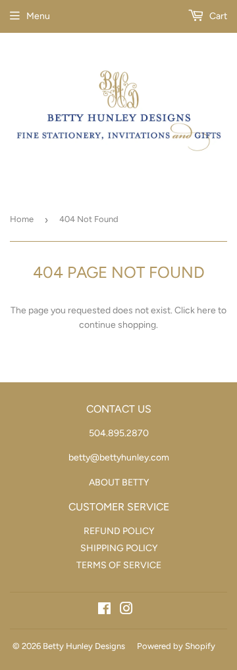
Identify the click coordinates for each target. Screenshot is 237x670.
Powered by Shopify (176, 646)
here (206, 310)
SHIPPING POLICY (118, 548)
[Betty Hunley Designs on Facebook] (104, 610)
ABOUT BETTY (119, 482)
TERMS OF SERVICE (118, 565)
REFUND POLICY (119, 531)
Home (22, 219)
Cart (217, 16)
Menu (38, 16)
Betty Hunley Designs (84, 646)
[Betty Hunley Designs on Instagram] (126, 610)
